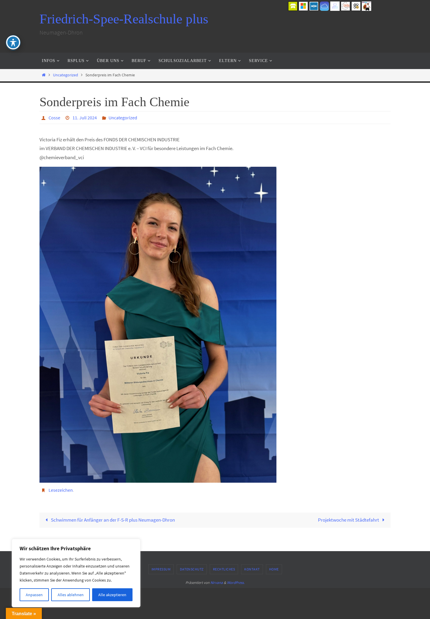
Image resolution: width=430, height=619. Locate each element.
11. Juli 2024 (85, 118)
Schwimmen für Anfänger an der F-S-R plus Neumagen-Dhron (112, 520)
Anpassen (34, 594)
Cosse (54, 118)
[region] (76, 573)
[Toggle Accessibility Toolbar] (13, 42)
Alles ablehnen (71, 594)
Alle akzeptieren (112, 594)
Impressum (161, 569)
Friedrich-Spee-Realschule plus (123, 18)
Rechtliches (224, 569)
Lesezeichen (61, 490)
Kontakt (252, 569)
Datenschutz (192, 569)
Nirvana (216, 582)
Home (274, 569)
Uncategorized (65, 75)
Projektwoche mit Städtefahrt (349, 520)
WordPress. (236, 582)
